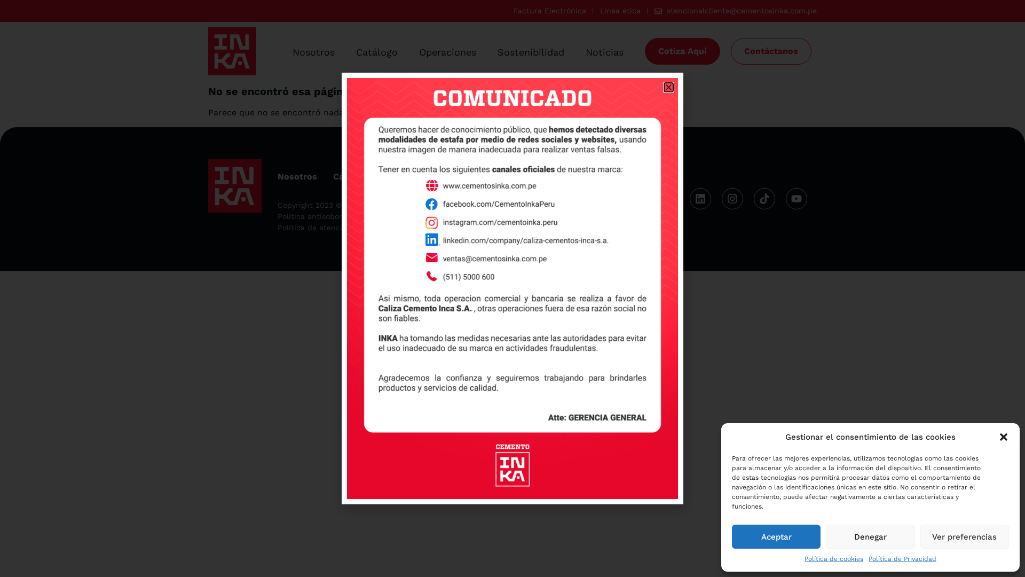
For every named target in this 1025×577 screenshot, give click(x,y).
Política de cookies (834, 559)
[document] (512, 288)
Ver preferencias (964, 537)
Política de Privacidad (902, 559)
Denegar (870, 537)
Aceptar (776, 537)
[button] (1003, 437)
